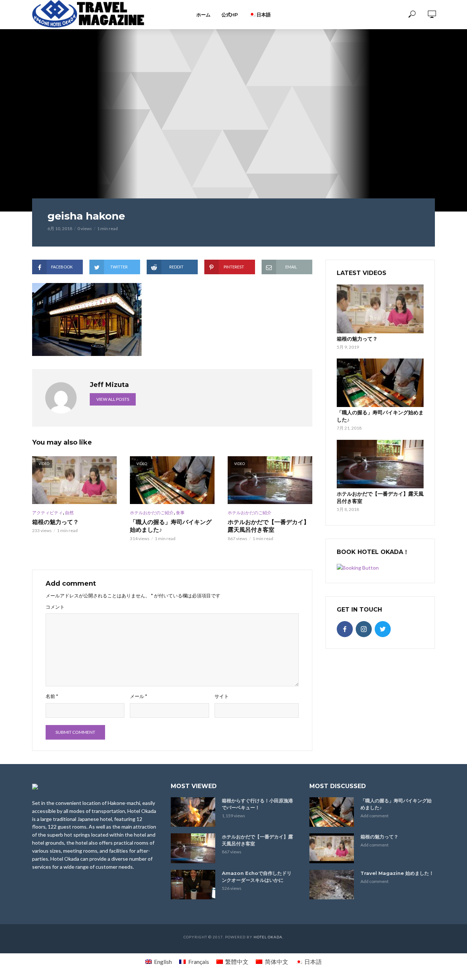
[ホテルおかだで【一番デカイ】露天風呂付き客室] (380, 464)
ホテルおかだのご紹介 (152, 512)
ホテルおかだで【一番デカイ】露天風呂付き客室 (268, 526)
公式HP (229, 15)
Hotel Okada (268, 937)
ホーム (203, 15)
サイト (222, 696)
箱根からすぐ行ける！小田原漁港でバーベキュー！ (257, 804)
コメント (55, 607)
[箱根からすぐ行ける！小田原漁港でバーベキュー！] (193, 812)
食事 (180, 512)
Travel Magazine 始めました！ (397, 873)
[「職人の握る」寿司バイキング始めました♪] (380, 382)
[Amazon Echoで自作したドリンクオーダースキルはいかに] (193, 884)
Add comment (374, 815)
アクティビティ (47, 512)
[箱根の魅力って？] (380, 308)
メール (138, 696)
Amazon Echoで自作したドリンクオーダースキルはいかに (257, 876)
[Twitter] (383, 629)
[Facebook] (345, 629)
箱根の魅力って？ (55, 522)
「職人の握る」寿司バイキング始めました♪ (171, 526)
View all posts (112, 399)
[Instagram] (364, 629)
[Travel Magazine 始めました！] (331, 884)
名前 (52, 696)
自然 (69, 512)
